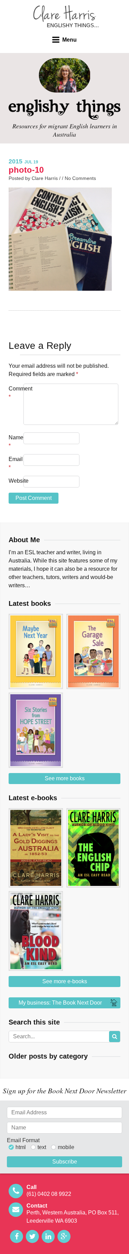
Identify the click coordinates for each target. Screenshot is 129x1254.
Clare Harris (64, 13)
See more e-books (64, 981)
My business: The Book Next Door (60, 1003)
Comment (15, 393)
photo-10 (26, 169)
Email (15, 463)
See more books (65, 778)
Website (15, 481)
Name (15, 442)
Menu (69, 40)
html (20, 1147)
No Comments (80, 178)
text (41, 1147)
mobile (66, 1147)
